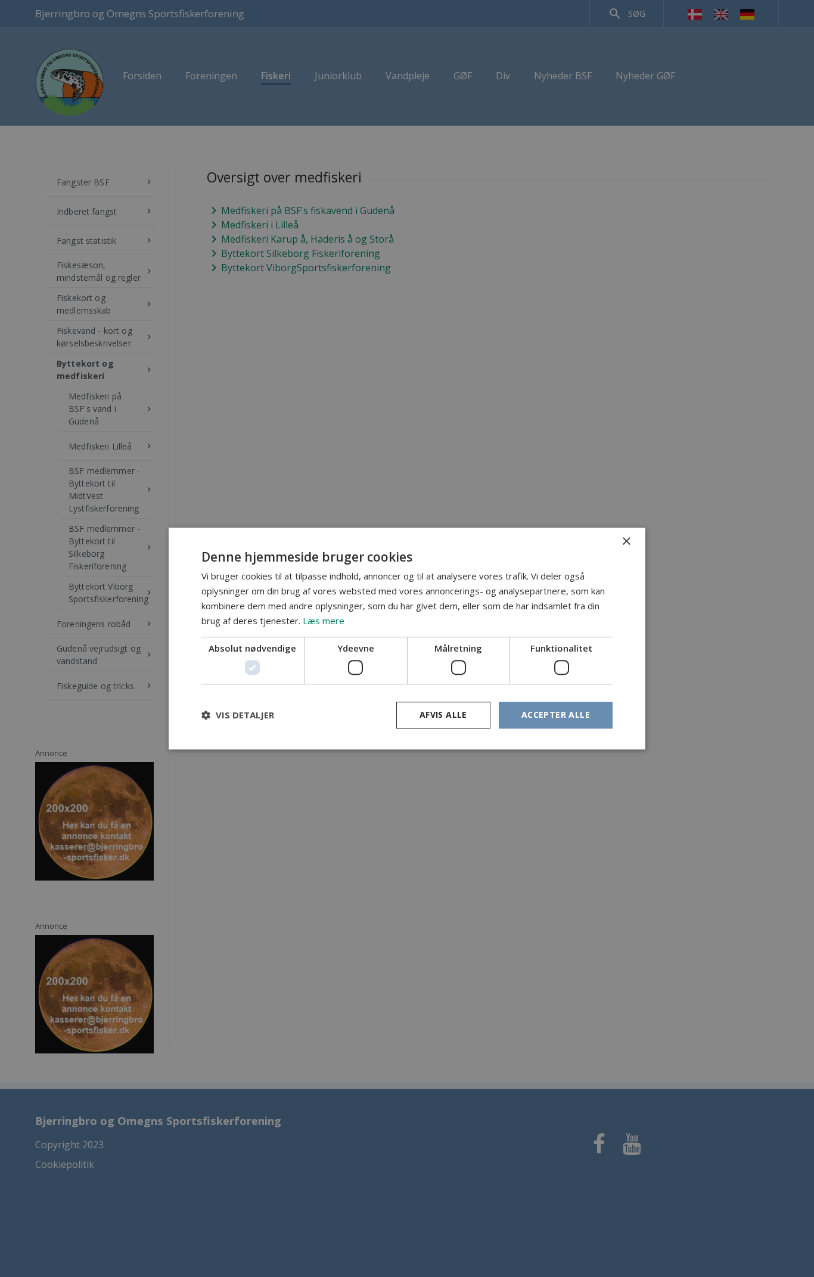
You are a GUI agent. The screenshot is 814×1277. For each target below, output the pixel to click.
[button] (237, 714)
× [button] (626, 541)
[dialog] (407, 638)
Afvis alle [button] (443, 714)
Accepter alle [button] (555, 714)
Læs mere (323, 621)
